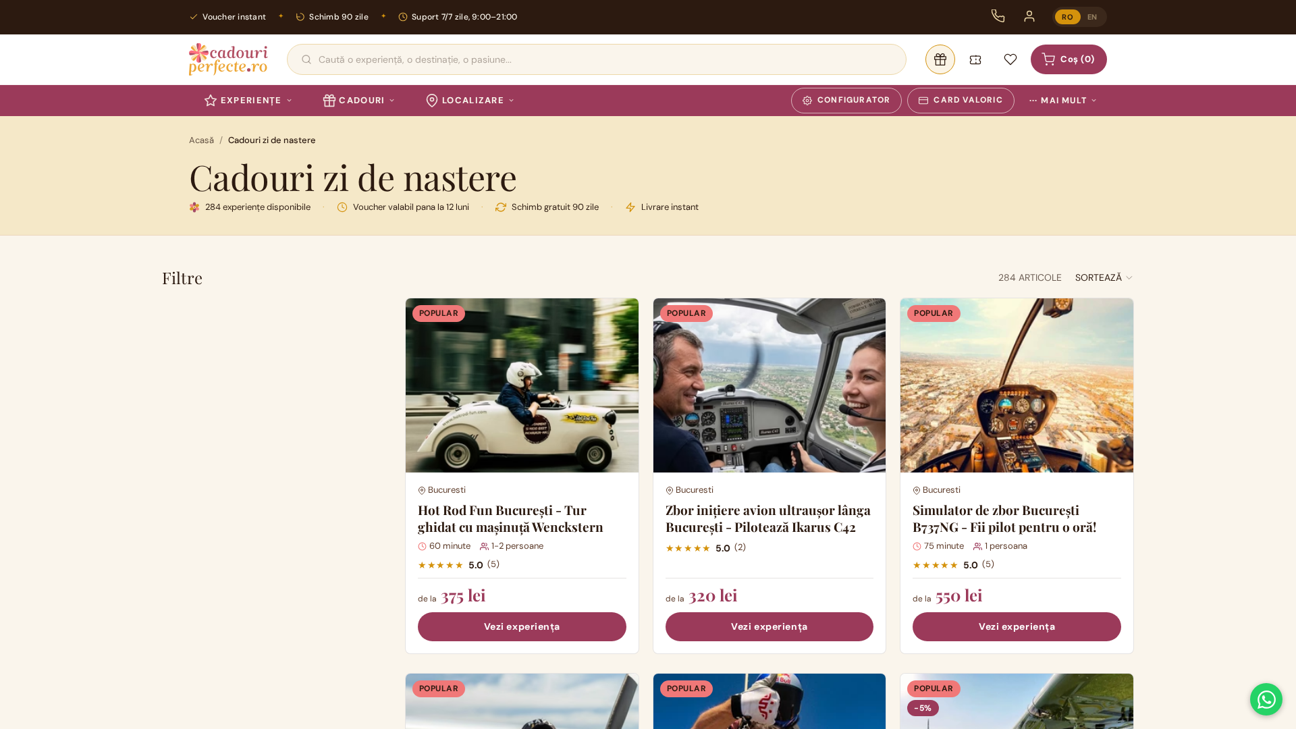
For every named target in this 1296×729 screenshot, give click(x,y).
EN (1092, 17)
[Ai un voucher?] (975, 59)
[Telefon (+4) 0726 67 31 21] (998, 16)
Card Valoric (968, 99)
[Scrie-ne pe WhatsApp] (1266, 699)
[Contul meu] (1029, 16)
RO (1067, 17)
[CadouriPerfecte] (228, 59)
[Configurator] (940, 59)
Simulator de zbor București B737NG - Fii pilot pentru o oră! (1004, 518)
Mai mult (1058, 100)
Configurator (853, 99)
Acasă (201, 140)
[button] (1104, 277)
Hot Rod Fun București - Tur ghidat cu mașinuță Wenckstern (510, 518)
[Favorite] (1010, 59)
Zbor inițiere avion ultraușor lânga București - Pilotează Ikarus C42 (768, 518)
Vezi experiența (522, 626)
